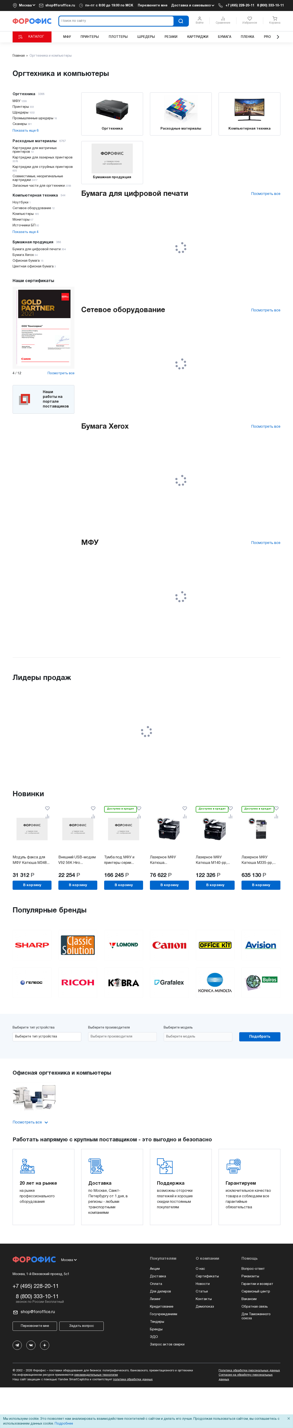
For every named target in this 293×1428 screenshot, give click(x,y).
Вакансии (249, 1299)
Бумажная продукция (112, 177)
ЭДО (154, 1337)
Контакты (204, 1299)
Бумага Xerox (105, 426)
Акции (155, 1268)
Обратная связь (254, 1306)
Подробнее (64, 1423)
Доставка (158, 1276)
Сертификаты (207, 1276)
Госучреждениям (163, 1314)
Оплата (156, 1284)
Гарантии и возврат (257, 1284)
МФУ (90, 543)
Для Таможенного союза (256, 1316)
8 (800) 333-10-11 (270, 5)
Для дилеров (160, 1291)
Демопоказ (205, 1306)
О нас (200, 1268)
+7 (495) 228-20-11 (239, 5)
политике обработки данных (133, 1379)
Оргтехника (112, 128)
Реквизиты (250, 1276)
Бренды (156, 1329)
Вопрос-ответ (253, 1268)
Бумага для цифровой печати (134, 194)
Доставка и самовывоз (191, 5)
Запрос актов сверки (167, 1344)
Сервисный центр (255, 1291)
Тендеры (157, 1321)
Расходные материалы (180, 128)
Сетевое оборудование (123, 310)
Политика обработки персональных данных (249, 1370)
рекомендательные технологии (96, 1375)
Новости (203, 1284)
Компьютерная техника (249, 128)
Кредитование (161, 1306)
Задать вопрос (81, 1326)
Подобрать (259, 1036)
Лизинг (155, 1299)
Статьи (202, 1291)
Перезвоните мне (153, 5)
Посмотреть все (61, 373)
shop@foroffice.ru (60, 5)
